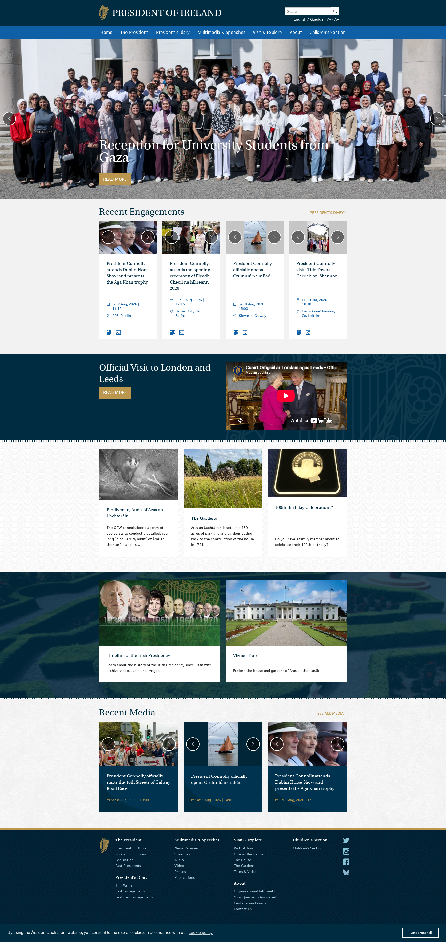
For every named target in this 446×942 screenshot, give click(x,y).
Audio (179, 859)
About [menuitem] (296, 32)
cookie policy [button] (201, 932)
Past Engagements (130, 891)
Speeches (182, 854)
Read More (117, 179)
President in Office (131, 848)
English (300, 19)
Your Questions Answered (255, 897)
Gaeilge (316, 19)
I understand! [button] (420, 933)
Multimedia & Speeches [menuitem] (221, 32)
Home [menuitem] (106, 32)
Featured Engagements (134, 897)
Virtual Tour (244, 848)
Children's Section (308, 848)
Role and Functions (131, 854)
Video (179, 865)
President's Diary (327, 212)
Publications (184, 877)
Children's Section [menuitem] (328, 32)
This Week (123, 885)
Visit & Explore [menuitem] (267, 32)
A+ (336, 19)
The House (242, 859)
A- (329, 19)
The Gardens (244, 865)
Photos (180, 871)
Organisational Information (256, 891)
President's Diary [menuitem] (173, 32)
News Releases (186, 848)
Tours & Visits (245, 871)
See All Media (330, 713)
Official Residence (249, 854)
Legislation (124, 859)
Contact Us (243, 909)
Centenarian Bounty (250, 903)
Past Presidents (128, 865)
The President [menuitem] (134, 32)
